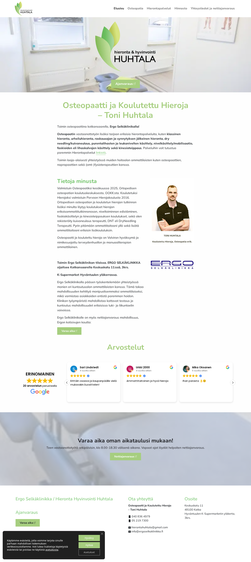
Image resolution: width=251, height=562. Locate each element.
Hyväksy (89, 538)
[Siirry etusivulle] (23, 8)
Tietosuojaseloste (125, 556)
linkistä (101, 152)
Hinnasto (181, 8)
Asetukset (89, 552)
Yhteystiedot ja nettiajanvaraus (213, 8)
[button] (232, 382)
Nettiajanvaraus (124, 456)
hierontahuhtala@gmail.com (150, 527)
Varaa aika (68, 331)
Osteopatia (135, 8)
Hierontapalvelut (159, 8)
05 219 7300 (140, 520)
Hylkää (89, 545)
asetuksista (51, 549)
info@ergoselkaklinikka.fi (147, 531)
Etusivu (119, 8)
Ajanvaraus (124, 84)
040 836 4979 (141, 516)
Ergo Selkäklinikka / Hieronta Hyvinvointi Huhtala (64, 499)
